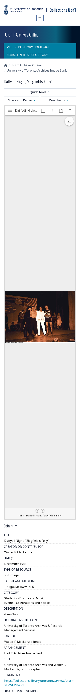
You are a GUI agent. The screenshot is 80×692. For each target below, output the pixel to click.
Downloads (57, 100)
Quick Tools (38, 92)
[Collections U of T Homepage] (5, 65)
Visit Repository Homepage (28, 47)
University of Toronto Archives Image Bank (37, 70)
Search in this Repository (27, 55)
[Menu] (40, 18)
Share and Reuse (20, 100)
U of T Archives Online (25, 65)
